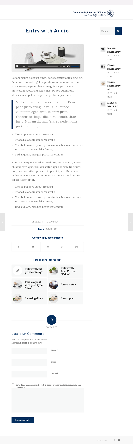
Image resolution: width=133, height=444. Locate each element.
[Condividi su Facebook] (19, 246)
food (48, 229)
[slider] (75, 66)
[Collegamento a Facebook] (114, 440)
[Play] (17, 66)
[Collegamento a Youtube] (119, 440)
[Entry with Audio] (48, 58)
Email (54, 361)
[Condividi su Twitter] (33, 246)
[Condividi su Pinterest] (62, 246)
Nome (54, 350)
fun (55, 229)
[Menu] (15, 12)
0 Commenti (53, 221)
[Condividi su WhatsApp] (48, 246)
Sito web (54, 373)
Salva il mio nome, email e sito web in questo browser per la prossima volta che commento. (48, 386)
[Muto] (68, 66)
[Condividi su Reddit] (76, 246)
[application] (48, 66)
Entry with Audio (47, 30)
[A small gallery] (2, 222)
